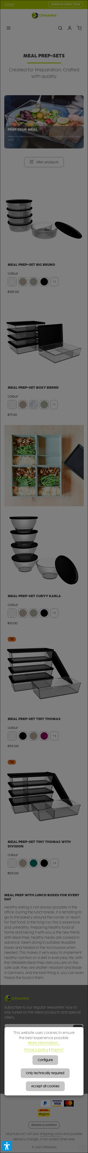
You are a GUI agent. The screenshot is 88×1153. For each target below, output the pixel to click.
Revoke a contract (44, 1125)
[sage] (33, 281)
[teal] (33, 863)
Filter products (47, 162)
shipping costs (51, 1134)
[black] (44, 281)
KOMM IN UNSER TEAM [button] (65, 4)
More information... (44, 1043)
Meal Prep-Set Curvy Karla (34, 596)
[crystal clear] (33, 404)
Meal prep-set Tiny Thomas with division (39, 844)
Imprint (57, 1050)
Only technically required (45, 1073)
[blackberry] (44, 735)
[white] (12, 281)
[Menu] (8, 28)
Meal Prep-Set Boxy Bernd (33, 387)
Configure (45, 1060)
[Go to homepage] (44, 15)
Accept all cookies (45, 1086)
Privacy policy (36, 1050)
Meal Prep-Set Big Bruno (31, 264)
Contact (9, 4)
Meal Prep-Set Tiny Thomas (34, 719)
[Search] (60, 28)
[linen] (22, 281)
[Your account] (69, 28)
